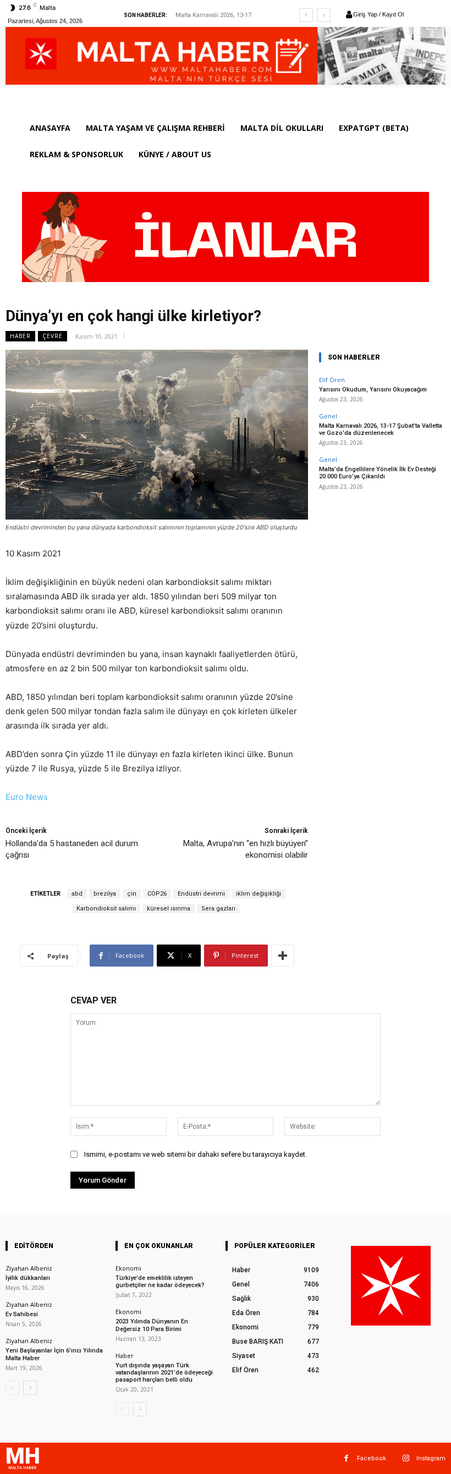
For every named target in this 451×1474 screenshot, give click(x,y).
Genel (328, 416)
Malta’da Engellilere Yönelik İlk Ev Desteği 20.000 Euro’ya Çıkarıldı (377, 473)
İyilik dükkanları (28, 1278)
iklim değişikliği (258, 893)
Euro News (27, 797)
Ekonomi (128, 1268)
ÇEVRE (52, 336)
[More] (282, 956)
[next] (324, 15)
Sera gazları (218, 908)
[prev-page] (12, 1388)
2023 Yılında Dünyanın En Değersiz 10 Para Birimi (152, 1325)
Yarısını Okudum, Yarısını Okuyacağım (373, 389)
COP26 (157, 893)
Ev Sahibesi (22, 1314)
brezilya (105, 893)
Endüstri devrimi (201, 893)
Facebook (371, 1458)
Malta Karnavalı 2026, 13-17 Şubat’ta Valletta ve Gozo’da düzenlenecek (380, 429)
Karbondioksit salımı (106, 908)
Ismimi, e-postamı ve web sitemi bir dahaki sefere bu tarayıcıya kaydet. (195, 1154)
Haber (20, 336)
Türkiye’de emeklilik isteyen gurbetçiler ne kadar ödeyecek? (160, 1281)
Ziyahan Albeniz (29, 1268)
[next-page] (30, 1388)
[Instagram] (405, 1458)
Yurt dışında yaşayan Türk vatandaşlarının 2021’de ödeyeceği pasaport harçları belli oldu (164, 1372)
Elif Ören (332, 380)
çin (131, 893)
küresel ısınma (168, 908)
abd (77, 893)
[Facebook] (346, 1458)
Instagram (431, 1458)
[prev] (306, 15)
